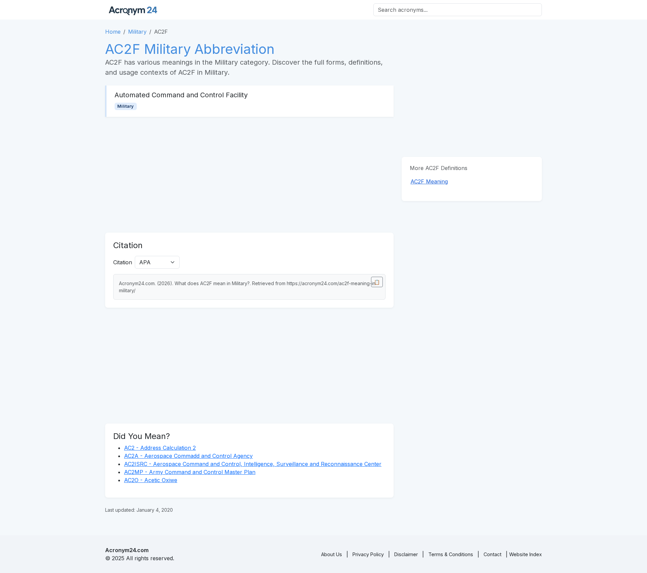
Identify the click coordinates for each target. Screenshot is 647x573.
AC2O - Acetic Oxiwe (150, 480)
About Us (331, 554)
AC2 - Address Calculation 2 (160, 447)
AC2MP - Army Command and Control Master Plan (189, 472)
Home (113, 31)
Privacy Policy (368, 554)
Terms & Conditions (450, 554)
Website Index (525, 554)
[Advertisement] (249, 175)
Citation (122, 262)
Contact (492, 554)
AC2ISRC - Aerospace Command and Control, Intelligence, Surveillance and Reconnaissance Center (252, 464)
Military (137, 31)
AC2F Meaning (429, 181)
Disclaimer (406, 554)
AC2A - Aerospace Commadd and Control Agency (188, 455)
